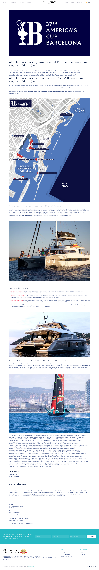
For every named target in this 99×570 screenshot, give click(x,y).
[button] (95, 2)
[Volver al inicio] (49, 2)
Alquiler (22, 2)
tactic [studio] (31, 566)
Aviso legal (63, 552)
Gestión (29, 2)
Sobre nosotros (84, 552)
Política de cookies (65, 554)
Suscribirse (91, 536)
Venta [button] (6, 2)
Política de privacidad (66, 556)
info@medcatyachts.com (15, 487)
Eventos (66, 2)
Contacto (82, 554)
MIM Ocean (79, 2)
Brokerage (13, 2)
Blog (72, 2)
